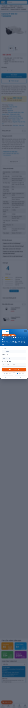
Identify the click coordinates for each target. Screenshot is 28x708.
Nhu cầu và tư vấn (6, 361)
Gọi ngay (8, 373)
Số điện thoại (5, 354)
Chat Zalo (21, 373)
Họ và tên (4, 348)
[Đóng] (25, 331)
